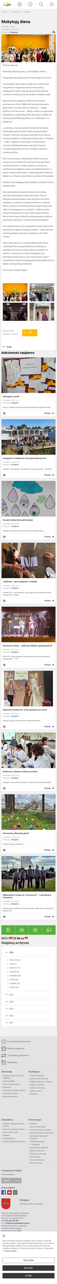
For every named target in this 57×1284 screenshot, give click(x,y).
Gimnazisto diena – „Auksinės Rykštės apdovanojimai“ (28, 646)
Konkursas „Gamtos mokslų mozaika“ (20, 771)
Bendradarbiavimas (10, 1097)
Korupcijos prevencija (38, 1154)
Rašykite (7, 1180)
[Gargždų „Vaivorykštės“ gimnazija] (7, 3)
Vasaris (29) (15, 983)
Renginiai (27, 12)
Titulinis (4, 12)
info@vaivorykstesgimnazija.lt (17, 1223)
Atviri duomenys (36, 1163)
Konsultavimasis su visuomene (42, 1133)
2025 (11, 995)
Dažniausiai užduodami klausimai (39, 1137)
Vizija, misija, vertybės (11, 1084)
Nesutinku (28, 1268)
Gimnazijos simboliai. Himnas (14, 1090)
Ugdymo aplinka (9, 1081)
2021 (11, 1023)
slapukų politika (11, 1251)
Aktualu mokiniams (37, 1151)
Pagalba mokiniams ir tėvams (41, 1082)
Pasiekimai (7, 1087)
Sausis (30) (14, 987)
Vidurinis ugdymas (37, 1076)
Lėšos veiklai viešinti (10, 1132)
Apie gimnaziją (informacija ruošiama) (13, 1077)
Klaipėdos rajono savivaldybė (31, 1204)
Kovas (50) (14, 980)
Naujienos (15, 12)
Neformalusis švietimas (39, 1079)
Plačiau (47, 413)
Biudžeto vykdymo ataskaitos (14, 1142)
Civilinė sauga (35, 1157)
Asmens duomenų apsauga (40, 1130)
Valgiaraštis (12, 1062)
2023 (11, 1009)
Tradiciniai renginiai (10, 1093)
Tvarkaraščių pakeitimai (17, 1055)
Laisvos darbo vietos (38, 1127)
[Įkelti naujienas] (19, 4)
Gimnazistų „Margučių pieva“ (16, 833)
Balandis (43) (15, 976)
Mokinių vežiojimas (15, 1048)
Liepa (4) (13, 964)
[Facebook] (3, 1192)
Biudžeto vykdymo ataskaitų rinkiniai (13, 1125)
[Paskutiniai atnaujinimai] (30, 4)
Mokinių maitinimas (37, 1088)
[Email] (15, 1192)
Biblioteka (33, 1094)
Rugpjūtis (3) (15, 960)
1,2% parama (35, 1145)
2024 (11, 1002)
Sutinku (28, 1276)
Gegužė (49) (14, 972)
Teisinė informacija (37, 1160)
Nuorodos (33, 1124)
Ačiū (28, 333)
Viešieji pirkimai (9, 1138)
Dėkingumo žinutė (11, 396)
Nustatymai (28, 1260)
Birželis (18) (15, 968)
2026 (11, 952)
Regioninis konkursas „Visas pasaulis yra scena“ (25, 710)
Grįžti (9, 347)
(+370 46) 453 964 (11, 1221)
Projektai (6, 1135)
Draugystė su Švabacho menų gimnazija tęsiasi (24, 458)
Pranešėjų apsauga (37, 1142)
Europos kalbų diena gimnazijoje (18, 520)
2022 (11, 1016)
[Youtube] (9, 1192)
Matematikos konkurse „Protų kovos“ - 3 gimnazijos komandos (27, 896)
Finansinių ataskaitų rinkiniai (14, 1129)
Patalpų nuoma (35, 1091)
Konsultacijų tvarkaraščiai (18, 1041)
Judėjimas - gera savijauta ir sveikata (20, 581)
